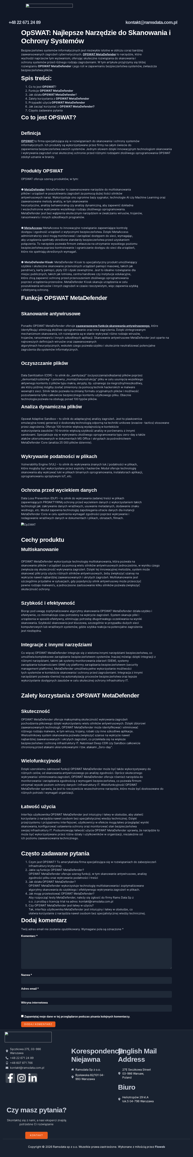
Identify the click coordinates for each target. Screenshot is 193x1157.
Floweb (160, 1147)
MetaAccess (33, 228)
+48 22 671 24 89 (25, 22)
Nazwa (26, 974)
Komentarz (29, 935)
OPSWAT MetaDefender (99, 54)
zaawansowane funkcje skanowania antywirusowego (112, 326)
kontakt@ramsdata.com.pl (151, 22)
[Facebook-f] (10, 1078)
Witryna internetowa (34, 1002)
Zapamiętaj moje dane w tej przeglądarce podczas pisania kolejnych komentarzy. (77, 1016)
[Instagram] (21, 1078)
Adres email (30, 988)
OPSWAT (27, 141)
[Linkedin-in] (32, 1078)
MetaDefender (34, 189)
